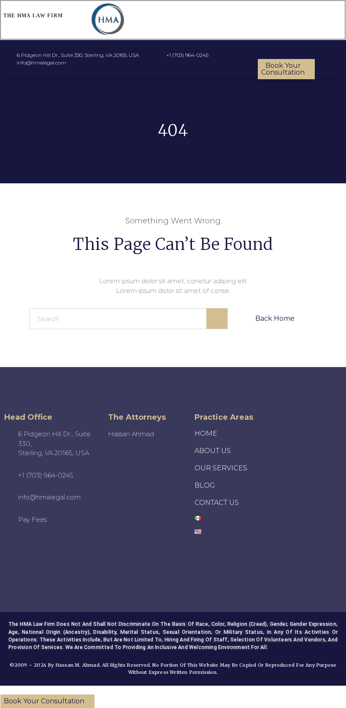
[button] (239, 20)
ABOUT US (213, 451)
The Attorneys (137, 417)
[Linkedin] (53, 567)
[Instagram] (41, 546)
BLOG (205, 485)
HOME (206, 433)
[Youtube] (18, 546)
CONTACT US (217, 503)
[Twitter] (65, 546)
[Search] (216, 318)
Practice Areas (224, 417)
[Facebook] (30, 567)
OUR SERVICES (221, 468)
